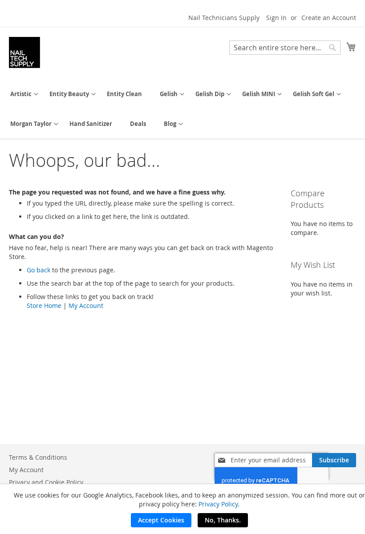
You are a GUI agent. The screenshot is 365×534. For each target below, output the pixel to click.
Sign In (276, 17)
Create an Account (328, 17)
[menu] (182, 109)
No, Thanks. (223, 520)
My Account (86, 305)
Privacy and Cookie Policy (46, 482)
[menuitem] (21, 94)
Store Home (44, 305)
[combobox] (285, 47)
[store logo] (24, 52)
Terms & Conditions (38, 457)
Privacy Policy (218, 504)
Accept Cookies (161, 520)
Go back (38, 270)
